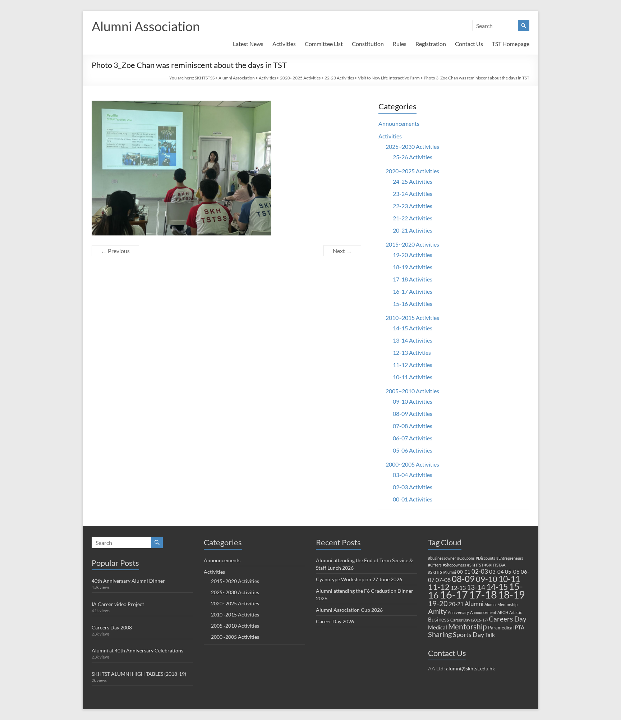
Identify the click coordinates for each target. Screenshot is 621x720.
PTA (519, 627)
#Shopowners (454, 565)
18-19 (511, 594)
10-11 (509, 579)
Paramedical (501, 627)
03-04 (496, 571)
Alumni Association (146, 26)
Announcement (483, 612)
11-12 (439, 587)
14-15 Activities (412, 328)
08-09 (463, 579)
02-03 (480, 571)
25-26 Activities (412, 156)
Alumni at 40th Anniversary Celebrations (137, 650)
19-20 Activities (412, 254)
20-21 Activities (412, 230)
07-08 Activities (412, 425)
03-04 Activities (412, 474)
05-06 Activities (412, 450)
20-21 (456, 604)
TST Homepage (510, 43)
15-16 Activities (412, 303)
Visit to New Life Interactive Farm (389, 78)
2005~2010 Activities (412, 390)
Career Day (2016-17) (469, 620)
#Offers (435, 565)
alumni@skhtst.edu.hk (470, 668)
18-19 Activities (412, 266)
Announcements (398, 123)
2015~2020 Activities (412, 244)
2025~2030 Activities (412, 146)
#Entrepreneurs (509, 558)
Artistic (515, 612)
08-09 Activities (412, 413)
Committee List (324, 43)
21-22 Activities (412, 218)
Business (438, 619)
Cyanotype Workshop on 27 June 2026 (359, 579)
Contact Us (469, 43)
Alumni (474, 603)
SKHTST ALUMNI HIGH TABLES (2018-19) (139, 674)
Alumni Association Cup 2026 (349, 610)
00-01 (463, 572)
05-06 (512, 571)
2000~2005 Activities (412, 464)
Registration (430, 43)
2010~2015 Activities (412, 317)
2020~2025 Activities (300, 78)
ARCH (502, 612)
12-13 (458, 587)
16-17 (454, 594)
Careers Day (507, 619)
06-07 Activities (412, 438)
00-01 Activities (412, 499)
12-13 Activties (412, 352)
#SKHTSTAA (494, 565)
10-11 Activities (412, 376)
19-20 (438, 603)
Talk (490, 635)
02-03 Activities (412, 486)
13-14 (476, 587)
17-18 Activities (412, 279)
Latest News (248, 43)
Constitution (368, 43)
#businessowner (442, 558)
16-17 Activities (412, 291)
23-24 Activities (412, 193)
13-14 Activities (412, 340)
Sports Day (468, 634)
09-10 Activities (412, 401)
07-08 (443, 579)
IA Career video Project (118, 604)
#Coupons (466, 558)
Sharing (440, 634)
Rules (399, 43)
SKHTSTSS (205, 78)
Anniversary (458, 612)
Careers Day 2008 (112, 627)
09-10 (486, 579)
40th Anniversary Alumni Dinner (128, 581)
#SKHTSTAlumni (442, 572)
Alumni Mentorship (501, 604)
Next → (342, 250)
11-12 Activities (412, 364)
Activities (284, 43)
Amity (437, 611)
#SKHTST (475, 565)
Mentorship (467, 626)
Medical (437, 627)
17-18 (483, 594)
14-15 (497, 587)
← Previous (115, 250)
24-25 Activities (412, 181)
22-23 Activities (339, 78)
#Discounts (485, 558)
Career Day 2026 (335, 621)
